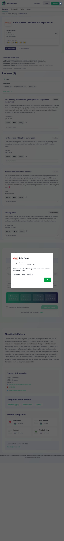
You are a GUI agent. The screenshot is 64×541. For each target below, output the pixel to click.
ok (48, 279)
